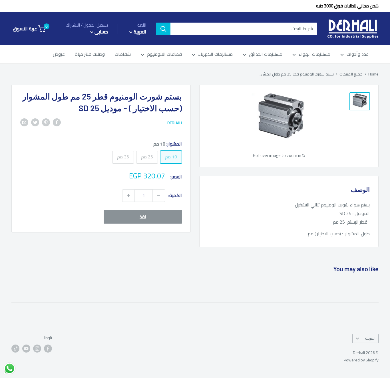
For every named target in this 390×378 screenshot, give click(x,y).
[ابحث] (163, 29)
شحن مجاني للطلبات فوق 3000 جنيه (347, 6)
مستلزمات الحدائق (265, 54)
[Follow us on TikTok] (15, 349)
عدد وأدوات (358, 54)
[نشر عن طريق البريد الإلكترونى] (24, 122)
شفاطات (123, 54)
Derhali (174, 122)
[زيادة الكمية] (128, 195)
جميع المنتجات (351, 74)
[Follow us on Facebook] (48, 349)
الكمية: (175, 195)
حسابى (100, 31)
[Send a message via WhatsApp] (9, 368)
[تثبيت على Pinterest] (46, 122)
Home (373, 74)
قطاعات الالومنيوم (164, 54)
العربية (370, 338)
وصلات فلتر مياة (90, 54)
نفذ (143, 216)
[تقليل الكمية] (159, 195)
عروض (59, 54)
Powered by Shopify (361, 360)
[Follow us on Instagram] (37, 349)
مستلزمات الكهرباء (215, 54)
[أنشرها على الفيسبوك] (57, 122)
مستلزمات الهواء (314, 54)
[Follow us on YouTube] (26, 349)
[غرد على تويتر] (35, 122)
